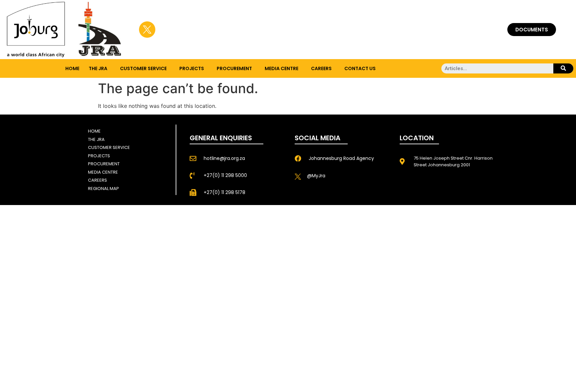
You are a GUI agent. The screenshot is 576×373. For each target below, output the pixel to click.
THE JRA (98, 68)
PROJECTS (191, 68)
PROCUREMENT (234, 68)
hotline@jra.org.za (224, 158)
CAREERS (321, 68)
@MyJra (316, 175)
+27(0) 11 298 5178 (224, 192)
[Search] (563, 68)
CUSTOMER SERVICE (143, 68)
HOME (72, 68)
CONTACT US (360, 68)
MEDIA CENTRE (281, 68)
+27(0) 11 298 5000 (225, 175)
